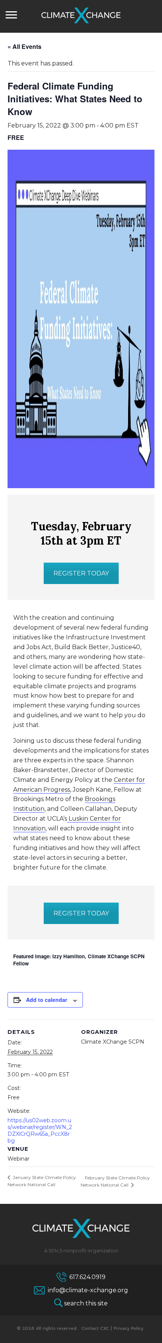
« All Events (24, 46)
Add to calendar (46, 999)
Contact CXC (95, 1328)
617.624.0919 (87, 1277)
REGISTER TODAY (81, 573)
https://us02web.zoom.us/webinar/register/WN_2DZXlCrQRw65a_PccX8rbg (40, 1130)
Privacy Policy (129, 1328)
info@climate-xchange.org (88, 1290)
